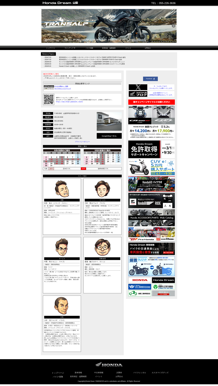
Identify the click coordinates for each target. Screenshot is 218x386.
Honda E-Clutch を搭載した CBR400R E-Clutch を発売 (77, 66)
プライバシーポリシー (82, 142)
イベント (128, 48)
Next (173, 26)
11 (166, 41)
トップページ (50, 48)
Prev (44, 26)
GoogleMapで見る (109, 136)
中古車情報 (98, 373)
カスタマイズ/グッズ (160, 373)
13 (170, 41)
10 (163, 41)
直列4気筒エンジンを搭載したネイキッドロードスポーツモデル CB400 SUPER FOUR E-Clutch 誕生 (92, 57)
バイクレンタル (139, 373)
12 (168, 41)
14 (172, 41)
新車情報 (78, 373)
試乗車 (119, 373)
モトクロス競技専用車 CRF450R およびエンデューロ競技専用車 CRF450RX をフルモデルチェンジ (92, 62)
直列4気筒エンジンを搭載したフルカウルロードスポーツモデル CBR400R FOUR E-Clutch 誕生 (90, 59)
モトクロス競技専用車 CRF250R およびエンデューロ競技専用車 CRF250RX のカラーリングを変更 (92, 64)
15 (175, 41)
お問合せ (148, 48)
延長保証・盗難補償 (108, 48)
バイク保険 (89, 48)
